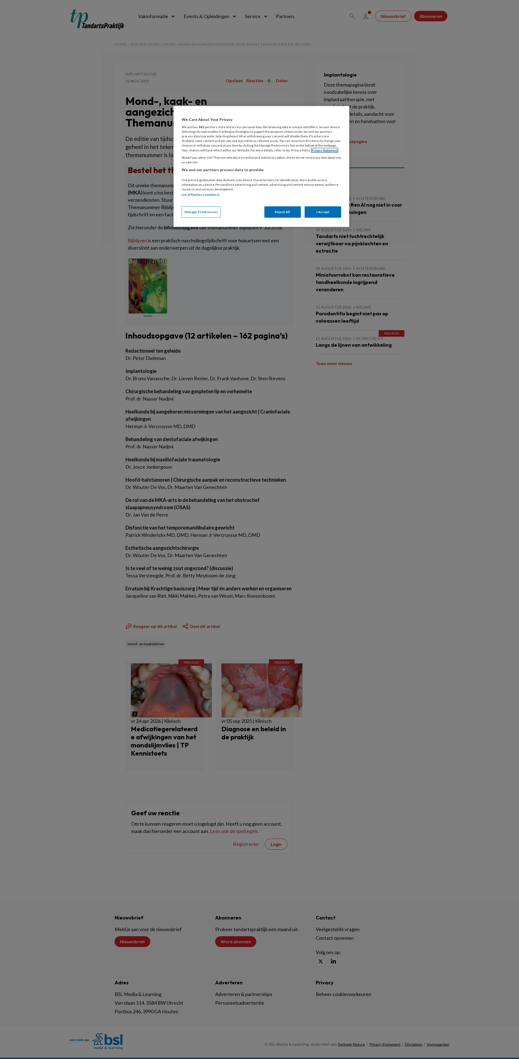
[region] (261, 166)
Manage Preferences (201, 212)
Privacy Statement (325, 150)
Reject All (282, 212)
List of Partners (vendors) (200, 194)
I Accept (323, 212)
